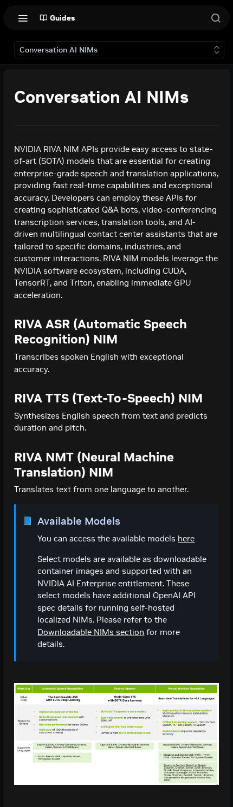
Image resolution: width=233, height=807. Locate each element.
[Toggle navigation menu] (22, 18)
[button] (116, 734)
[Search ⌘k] (215, 18)
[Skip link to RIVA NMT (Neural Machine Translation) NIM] (7, 464)
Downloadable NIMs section (90, 632)
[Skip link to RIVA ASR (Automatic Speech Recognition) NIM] (7, 331)
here (186, 538)
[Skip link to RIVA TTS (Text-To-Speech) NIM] (7, 398)
